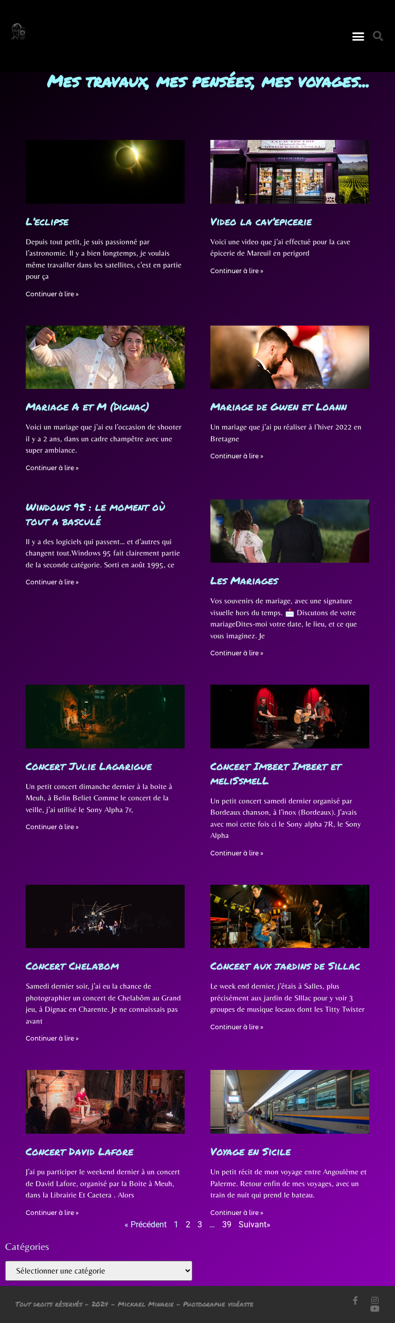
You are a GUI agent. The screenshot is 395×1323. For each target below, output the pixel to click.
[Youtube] (375, 1308)
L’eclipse (47, 221)
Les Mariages (244, 580)
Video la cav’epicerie (261, 221)
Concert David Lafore (79, 1151)
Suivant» (255, 1224)
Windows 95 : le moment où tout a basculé (95, 513)
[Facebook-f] (355, 1300)
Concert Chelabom (72, 965)
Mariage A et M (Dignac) (87, 406)
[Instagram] (375, 1300)
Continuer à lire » (52, 294)
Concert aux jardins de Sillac (285, 965)
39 (226, 1224)
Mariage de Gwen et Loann (278, 406)
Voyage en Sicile (250, 1151)
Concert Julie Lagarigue (89, 766)
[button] (358, 36)
